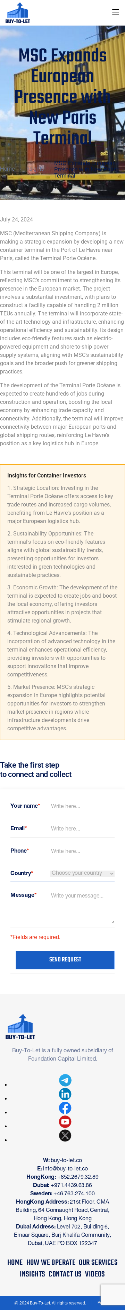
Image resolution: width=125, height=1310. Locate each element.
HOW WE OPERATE (51, 1263)
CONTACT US (65, 1274)
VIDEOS (95, 1274)
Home (7, 169)
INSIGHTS (32, 1274)
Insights (34, 169)
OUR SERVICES (98, 1263)
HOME (15, 1263)
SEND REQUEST (65, 960)
